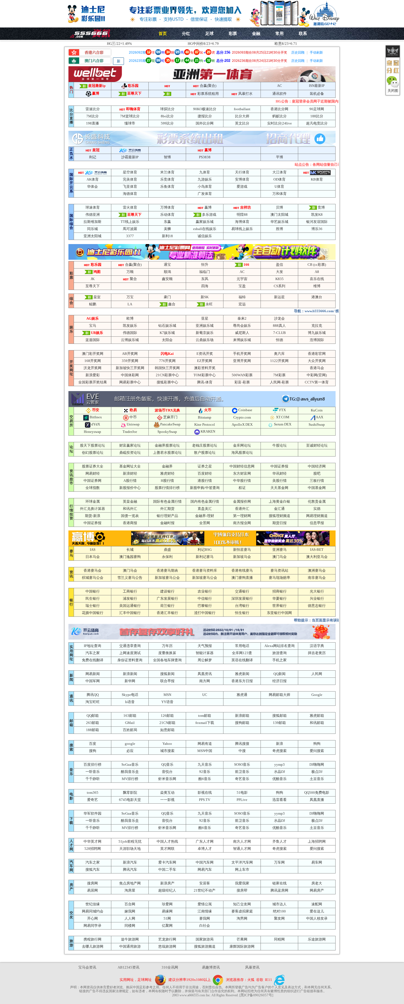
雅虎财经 (167, 473)
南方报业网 (242, 523)
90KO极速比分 (204, 109)
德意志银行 (317, 606)
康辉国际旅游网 (241, 946)
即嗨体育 (133, 109)
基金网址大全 (130, 466)
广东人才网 (205, 841)
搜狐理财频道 (279, 516)
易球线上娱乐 (242, 229)
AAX (319, 417)
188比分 (316, 116)
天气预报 (205, 646)
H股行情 (167, 481)
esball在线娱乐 (204, 229)
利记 (92, 157)
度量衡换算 (167, 653)
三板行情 (317, 481)
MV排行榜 (130, 779)
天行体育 (242, 172)
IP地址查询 (92, 646)
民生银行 (92, 598)
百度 (92, 744)
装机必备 (317, 94)
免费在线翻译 (92, 660)
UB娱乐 (97, 333)
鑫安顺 (167, 279)
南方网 (204, 681)
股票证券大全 (92, 466)
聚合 (133, 279)
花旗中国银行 (92, 613)
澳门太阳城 (279, 214)
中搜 (242, 751)
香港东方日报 (242, 681)
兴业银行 (317, 598)
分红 (186, 33)
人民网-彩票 (279, 382)
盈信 (279, 264)
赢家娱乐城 (205, 222)
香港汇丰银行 (167, 613)
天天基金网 (279, 488)
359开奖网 (130, 361)
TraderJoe (130, 432)
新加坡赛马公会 (167, 578)
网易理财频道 (317, 516)
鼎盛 (167, 549)
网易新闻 (92, 674)
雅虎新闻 (242, 674)
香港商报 (130, 523)
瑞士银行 (92, 606)
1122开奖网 (279, 361)
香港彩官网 (317, 354)
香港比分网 (279, 109)
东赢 (167, 222)
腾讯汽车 (130, 869)
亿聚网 (167, 925)
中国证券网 (92, 481)
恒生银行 (242, 613)
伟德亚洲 (92, 214)
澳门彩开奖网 (92, 354)
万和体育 (279, 194)
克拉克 (316, 325)
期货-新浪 (92, 516)
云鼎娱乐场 (205, 340)
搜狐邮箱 (279, 715)
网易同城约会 (92, 911)
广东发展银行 (167, 598)
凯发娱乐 (130, 325)
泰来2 (242, 318)
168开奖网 (92, 361)
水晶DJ (279, 772)
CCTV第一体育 (317, 382)
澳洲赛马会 (317, 570)
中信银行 (205, 598)
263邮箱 (92, 723)
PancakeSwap (170, 424)
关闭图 (393, 90)
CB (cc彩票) (317, 264)
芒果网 (242, 939)
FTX (282, 410)
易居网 (92, 890)
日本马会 (92, 557)
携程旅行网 (92, 939)
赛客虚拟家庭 (242, 911)
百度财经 (205, 473)
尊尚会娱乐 (242, 325)
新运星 (279, 297)
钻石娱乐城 (167, 325)
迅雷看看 (279, 800)
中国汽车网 (205, 862)
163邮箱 (129, 715)
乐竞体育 (167, 179)
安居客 (204, 883)
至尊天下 (134, 93)
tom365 (92, 792)
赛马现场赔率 (279, 578)
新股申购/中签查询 (205, 488)
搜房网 (92, 883)
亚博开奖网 (242, 361)
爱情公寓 (205, 904)
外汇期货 (167, 509)
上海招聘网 (317, 841)
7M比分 (92, 116)
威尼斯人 (242, 333)
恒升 (204, 264)
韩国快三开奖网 (167, 368)
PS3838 (205, 157)
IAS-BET (316, 549)
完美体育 (130, 179)
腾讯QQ (93, 695)
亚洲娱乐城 (205, 325)
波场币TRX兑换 (167, 410)
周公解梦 (205, 660)
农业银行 (205, 591)
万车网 (279, 862)
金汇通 (279, 509)
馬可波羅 (130, 229)
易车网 (316, 862)
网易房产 (317, 890)
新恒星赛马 (242, 549)
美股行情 (279, 481)
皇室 (97, 297)
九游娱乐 (205, 179)
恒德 (279, 340)
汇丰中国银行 (130, 613)
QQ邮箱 (93, 715)
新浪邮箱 (242, 715)
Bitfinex (96, 417)
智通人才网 (242, 849)
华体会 (92, 186)
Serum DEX (282, 424)
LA (130, 304)
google (130, 744)
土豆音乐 (317, 779)
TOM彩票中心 (204, 375)
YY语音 (167, 702)
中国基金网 (317, 488)
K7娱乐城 (167, 333)
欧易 (133, 410)
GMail (130, 723)
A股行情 (130, 481)
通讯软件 (279, 94)
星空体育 (130, 172)
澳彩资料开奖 (204, 368)
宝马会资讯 (87, 967)
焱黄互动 (167, 792)
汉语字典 (317, 646)
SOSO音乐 (242, 764)
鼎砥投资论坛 (130, 452)
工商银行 (130, 591)
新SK (205, 297)
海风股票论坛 (242, 452)
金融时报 (167, 523)
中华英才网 (92, 841)
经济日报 (279, 681)
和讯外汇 (130, 509)
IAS (92, 549)
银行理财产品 (167, 516)
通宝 (167, 264)
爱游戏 (242, 186)
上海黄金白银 (279, 501)
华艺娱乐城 (279, 222)
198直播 (92, 123)
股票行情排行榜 (167, 488)
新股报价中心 (130, 488)
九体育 (204, 172)
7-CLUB (279, 333)
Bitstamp (204, 417)
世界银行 (279, 606)
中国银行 (92, 591)
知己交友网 (242, 904)
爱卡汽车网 (167, 862)
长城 (130, 549)
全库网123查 (242, 653)
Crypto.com (242, 417)
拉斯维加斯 (92, 222)
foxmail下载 (204, 723)
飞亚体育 (130, 186)
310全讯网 (170, 967)
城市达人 (279, 904)
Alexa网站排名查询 (279, 646)
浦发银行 (130, 598)
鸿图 (97, 272)
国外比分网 (205, 123)
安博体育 (242, 179)
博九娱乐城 (317, 333)
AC (279, 86)
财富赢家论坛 (130, 445)
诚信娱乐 (205, 236)
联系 (303, 33)
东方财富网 (242, 473)
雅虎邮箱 (317, 715)
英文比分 (242, 123)
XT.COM (282, 417)
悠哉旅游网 (167, 946)
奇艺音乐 (242, 779)
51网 (167, 918)
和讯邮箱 (317, 723)
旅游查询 (279, 653)
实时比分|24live (279, 123)
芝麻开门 (170, 417)
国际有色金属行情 (167, 501)
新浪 (279, 744)
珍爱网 (167, 904)
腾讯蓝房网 (279, 890)
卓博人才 (205, 849)
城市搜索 (167, 751)
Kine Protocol (204, 424)
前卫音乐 (242, 772)
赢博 (95, 93)
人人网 (129, 918)
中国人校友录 (317, 918)
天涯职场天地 (130, 849)
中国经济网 (317, 466)
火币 (207, 410)
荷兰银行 (167, 606)
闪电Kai (167, 354)
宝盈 (242, 286)
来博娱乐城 (242, 340)
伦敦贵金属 (317, 501)
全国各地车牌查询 (167, 660)
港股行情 (205, 481)
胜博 (279, 229)
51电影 (242, 792)
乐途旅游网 (317, 939)
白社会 (204, 925)
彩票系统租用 (208, 94)
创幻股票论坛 (92, 452)
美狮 (167, 229)
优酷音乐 (279, 779)
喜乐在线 (317, 279)
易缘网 (167, 911)
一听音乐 (92, 772)
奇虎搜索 (279, 751)
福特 (242, 297)
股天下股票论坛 (92, 445)
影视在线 (205, 792)
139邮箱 (279, 723)
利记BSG (205, 549)
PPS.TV (204, 800)
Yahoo (167, 744)
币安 (95, 410)
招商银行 (279, 591)
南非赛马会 (317, 578)
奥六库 (279, 354)
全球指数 (92, 488)
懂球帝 (129, 123)
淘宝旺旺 (92, 702)
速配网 (316, 904)
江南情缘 (205, 911)
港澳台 (316, 297)
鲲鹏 (92, 304)
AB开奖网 (130, 354)
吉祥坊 (245, 207)
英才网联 (167, 849)
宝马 (92, 325)
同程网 (279, 939)
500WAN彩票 (242, 375)
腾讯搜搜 (242, 744)
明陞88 (242, 214)
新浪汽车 (130, 862)
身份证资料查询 (129, 660)
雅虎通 (242, 695)
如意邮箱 (167, 730)
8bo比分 (167, 116)
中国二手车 (167, 869)
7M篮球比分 (130, 116)
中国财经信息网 (241, 466)
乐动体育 (167, 214)
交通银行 (242, 591)
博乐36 (316, 229)
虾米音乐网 (167, 779)
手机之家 (279, 660)
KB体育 (317, 179)
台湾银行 (242, 606)
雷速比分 (92, 109)
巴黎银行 (205, 606)
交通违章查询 (130, 646)
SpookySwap (167, 432)
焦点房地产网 (130, 883)
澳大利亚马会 (317, 557)
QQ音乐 (167, 764)
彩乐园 (133, 86)
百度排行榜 (92, 764)
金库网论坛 (242, 445)
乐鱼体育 (167, 186)
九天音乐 (205, 764)
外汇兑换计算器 (92, 509)
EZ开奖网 (204, 361)
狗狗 (316, 744)
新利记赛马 (205, 557)
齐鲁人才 (279, 841)
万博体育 (167, 207)
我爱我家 (242, 883)
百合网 (129, 904)
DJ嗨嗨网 (316, 764)
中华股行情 (242, 481)
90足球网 (316, 109)
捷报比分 (205, 116)
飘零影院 (130, 792)
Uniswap (133, 424)
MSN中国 (204, 751)
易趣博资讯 (211, 967)
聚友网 (279, 918)
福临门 (204, 272)
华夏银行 (279, 598)
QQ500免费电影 (316, 792)
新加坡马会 (242, 557)
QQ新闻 (279, 674)
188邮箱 (92, 730)
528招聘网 (92, 849)
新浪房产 (167, 883)
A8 (317, 272)
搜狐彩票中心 (167, 382)
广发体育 (205, 194)
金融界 (167, 466)
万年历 (167, 646)
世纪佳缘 (92, 904)
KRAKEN (208, 431)
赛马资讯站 (279, 570)
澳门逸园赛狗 (130, 557)
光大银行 (317, 591)
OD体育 (279, 179)
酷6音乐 (204, 779)
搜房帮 (242, 890)
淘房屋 (129, 890)
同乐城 (92, 229)
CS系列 (279, 286)
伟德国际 (130, 333)
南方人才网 (242, 841)
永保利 (167, 557)
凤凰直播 (317, 800)
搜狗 (92, 751)
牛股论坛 (279, 445)
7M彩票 (279, 375)
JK (93, 279)
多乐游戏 (209, 214)
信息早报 (317, 523)
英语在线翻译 (242, 660)
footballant (242, 109)
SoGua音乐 (130, 764)
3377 (130, 236)
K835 (279, 279)
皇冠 (95, 150)
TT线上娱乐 (130, 222)
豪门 (167, 297)
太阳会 (167, 340)
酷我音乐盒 (130, 772)
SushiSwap (317, 424)
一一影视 (167, 800)
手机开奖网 (242, 354)
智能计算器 (205, 653)
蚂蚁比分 (279, 116)
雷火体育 (130, 207)
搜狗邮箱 (242, 723)
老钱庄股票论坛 (204, 445)
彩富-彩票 (242, 382)
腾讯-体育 (204, 382)
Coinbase (245, 410)
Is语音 (130, 702)
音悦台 (167, 772)
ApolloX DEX (242, 424)
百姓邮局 (130, 730)
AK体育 (93, 179)
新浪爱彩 (92, 375)
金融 (256, 33)
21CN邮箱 (167, 723)
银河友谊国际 (317, 222)
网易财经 (92, 473)
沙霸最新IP (130, 157)
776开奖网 (167, 361)
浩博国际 (317, 340)
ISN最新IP (317, 86)
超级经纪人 (167, 890)
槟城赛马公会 (92, 578)
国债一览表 (130, 516)
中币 (133, 417)
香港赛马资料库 (204, 570)
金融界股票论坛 (167, 445)
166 (246, 264)
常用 (279, 33)
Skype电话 (130, 695)
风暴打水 (245, 94)
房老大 (316, 883)
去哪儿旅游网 (92, 946)
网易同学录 (92, 925)
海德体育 (130, 194)
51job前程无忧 (130, 841)
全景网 (204, 523)
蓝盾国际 (92, 340)
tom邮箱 (204, 715)
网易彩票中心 (130, 382)
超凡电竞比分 (317, 123)
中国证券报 (279, 466)
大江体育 (279, 172)
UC (204, 695)
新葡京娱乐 (205, 333)
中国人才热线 (167, 841)
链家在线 (279, 883)
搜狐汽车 (92, 869)
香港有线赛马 (242, 570)
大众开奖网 (317, 361)
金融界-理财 (204, 516)
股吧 (316, 473)
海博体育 (242, 222)
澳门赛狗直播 (242, 578)
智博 (167, 157)
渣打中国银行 (204, 613)
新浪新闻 (130, 674)
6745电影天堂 (130, 800)
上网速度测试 (130, 653)
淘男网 (242, 918)
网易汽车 (205, 869)
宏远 (242, 304)
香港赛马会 (92, 570)
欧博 (130, 318)
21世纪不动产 (204, 890)
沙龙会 (279, 318)
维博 (316, 286)
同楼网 (129, 925)
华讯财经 (279, 473)
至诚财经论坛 (317, 445)
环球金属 (92, 501)
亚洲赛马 (279, 549)
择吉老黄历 (317, 653)
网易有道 (205, 744)
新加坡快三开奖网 (130, 368)
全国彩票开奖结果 (92, 382)
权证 (242, 488)
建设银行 (167, 591)
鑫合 (171, 304)
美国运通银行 (130, 606)
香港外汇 (242, 509)
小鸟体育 (205, 186)
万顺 (130, 272)
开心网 (92, 918)
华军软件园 (92, 813)
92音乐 (204, 772)
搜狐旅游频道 (204, 946)
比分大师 (242, 116)
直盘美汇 (205, 509)
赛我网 (204, 918)
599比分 (167, 123)
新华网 (129, 681)
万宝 (130, 297)
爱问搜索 (317, 751)
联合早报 (167, 681)
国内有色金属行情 (204, 501)
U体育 (279, 186)
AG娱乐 (92, 318)
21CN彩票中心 (167, 375)
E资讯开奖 (205, 354)
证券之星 (205, 466)
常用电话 (242, 646)
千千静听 (92, 779)
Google (316, 695)
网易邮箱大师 (279, 695)
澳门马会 (279, 557)
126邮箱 (167, 715)
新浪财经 (130, 473)
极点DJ (316, 772)
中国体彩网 (130, 375)
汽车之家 (92, 653)
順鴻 (167, 272)
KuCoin (317, 410)
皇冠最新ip (97, 86)
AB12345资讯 (128, 967)
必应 (130, 751)
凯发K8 (317, 214)
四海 (204, 286)
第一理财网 (242, 516)
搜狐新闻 (167, 674)
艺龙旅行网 (167, 939)
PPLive (242, 800)
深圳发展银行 (242, 598)
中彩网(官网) (317, 375)
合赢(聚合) (208, 86)
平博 (279, 157)
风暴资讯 (252, 967)
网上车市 (242, 869)
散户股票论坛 (204, 452)
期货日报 (279, 523)
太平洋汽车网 (242, 862)
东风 (204, 279)
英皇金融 (130, 501)
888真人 (279, 325)
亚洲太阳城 (92, 236)
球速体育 (92, 207)
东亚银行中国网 (279, 613)
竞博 (321, 207)
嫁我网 (129, 911)
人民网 (316, 674)
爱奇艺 (92, 800)
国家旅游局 (205, 939)
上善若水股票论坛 (167, 452)
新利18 (167, 236)
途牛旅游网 (130, 939)
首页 (163, 33)
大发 (279, 272)
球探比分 (167, 109)
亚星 (204, 318)
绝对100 (279, 911)
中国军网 (92, 681)
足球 (209, 33)
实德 (316, 509)
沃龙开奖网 (92, 368)
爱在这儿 (317, 911)
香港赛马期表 (167, 570)
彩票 (233, 33)
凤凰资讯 (205, 674)
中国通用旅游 (130, 946)
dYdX (95, 424)
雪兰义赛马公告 (129, 578)
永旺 (209, 304)
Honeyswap (92, 432)
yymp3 (279, 764)
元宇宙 (242, 279)
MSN (167, 695)
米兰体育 (167, 172)
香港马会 (317, 368)
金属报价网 (242, 501)
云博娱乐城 (130, 340)
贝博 (279, 207)
